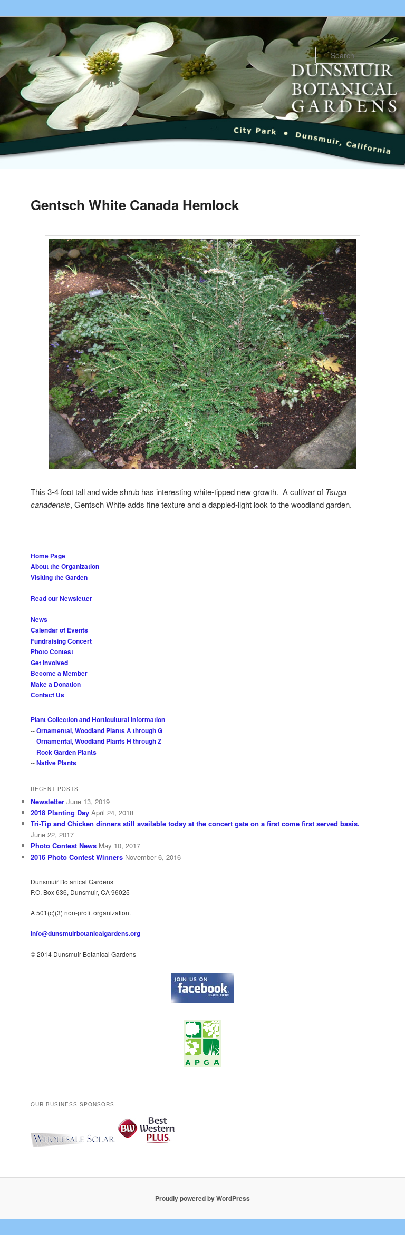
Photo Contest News (64, 846)
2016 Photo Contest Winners (77, 857)
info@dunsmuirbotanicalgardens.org (85, 933)
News (39, 619)
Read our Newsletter (61, 598)
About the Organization (65, 566)
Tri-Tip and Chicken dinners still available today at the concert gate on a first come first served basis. (195, 823)
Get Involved (49, 662)
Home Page (48, 555)
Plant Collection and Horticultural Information (98, 719)
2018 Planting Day (60, 812)
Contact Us (47, 694)
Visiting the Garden (59, 577)
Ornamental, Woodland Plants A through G (99, 730)
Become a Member (59, 673)
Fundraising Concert (61, 641)
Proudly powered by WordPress (202, 1198)
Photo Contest (52, 651)
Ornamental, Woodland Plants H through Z (98, 741)
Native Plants (56, 762)
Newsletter (47, 801)
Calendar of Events (59, 630)
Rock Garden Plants (66, 752)
